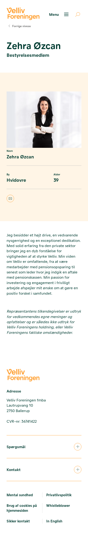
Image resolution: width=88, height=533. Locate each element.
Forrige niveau (21, 26)
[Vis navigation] (59, 14)
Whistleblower (58, 505)
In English (54, 521)
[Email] (44, 198)
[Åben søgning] (75, 14)
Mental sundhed (20, 495)
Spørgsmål (16, 446)
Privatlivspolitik (59, 495)
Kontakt (14, 469)
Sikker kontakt (18, 521)
